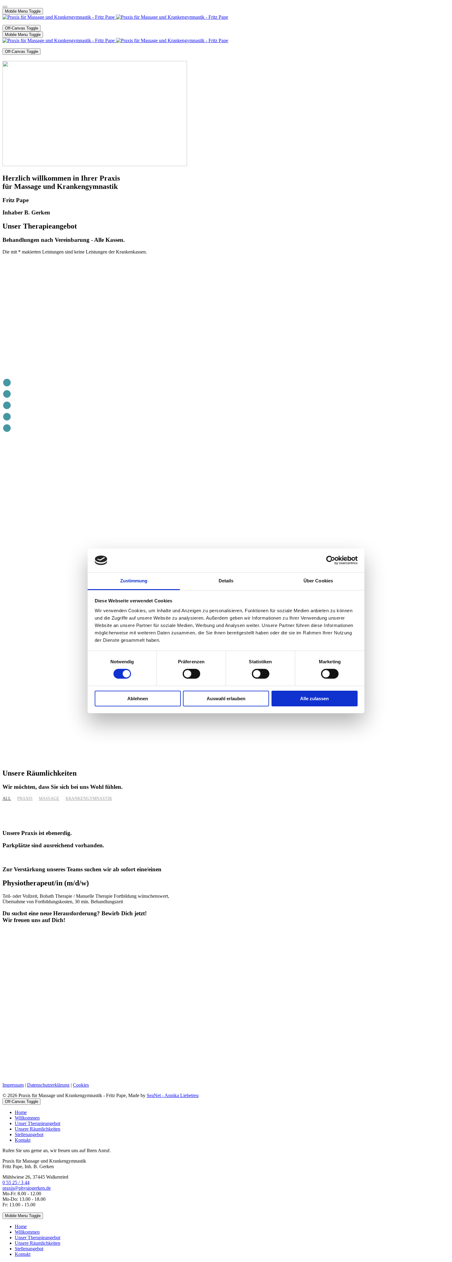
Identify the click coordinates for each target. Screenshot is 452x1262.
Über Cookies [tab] (318, 580)
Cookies (81, 1085)
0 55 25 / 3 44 (16, 1182)
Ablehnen (137, 698)
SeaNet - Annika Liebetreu (173, 1095)
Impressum (13, 1085)
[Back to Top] (4, 7)
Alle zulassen (314, 698)
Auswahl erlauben (226, 698)
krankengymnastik (88, 798)
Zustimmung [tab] (134, 580)
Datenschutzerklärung (48, 1085)
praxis (25, 798)
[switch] (191, 674)
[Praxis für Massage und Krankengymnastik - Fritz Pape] (115, 17)
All (6, 798)
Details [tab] (226, 580)
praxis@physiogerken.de (26, 1188)
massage (49, 798)
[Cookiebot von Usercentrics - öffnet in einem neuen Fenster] (331, 560)
